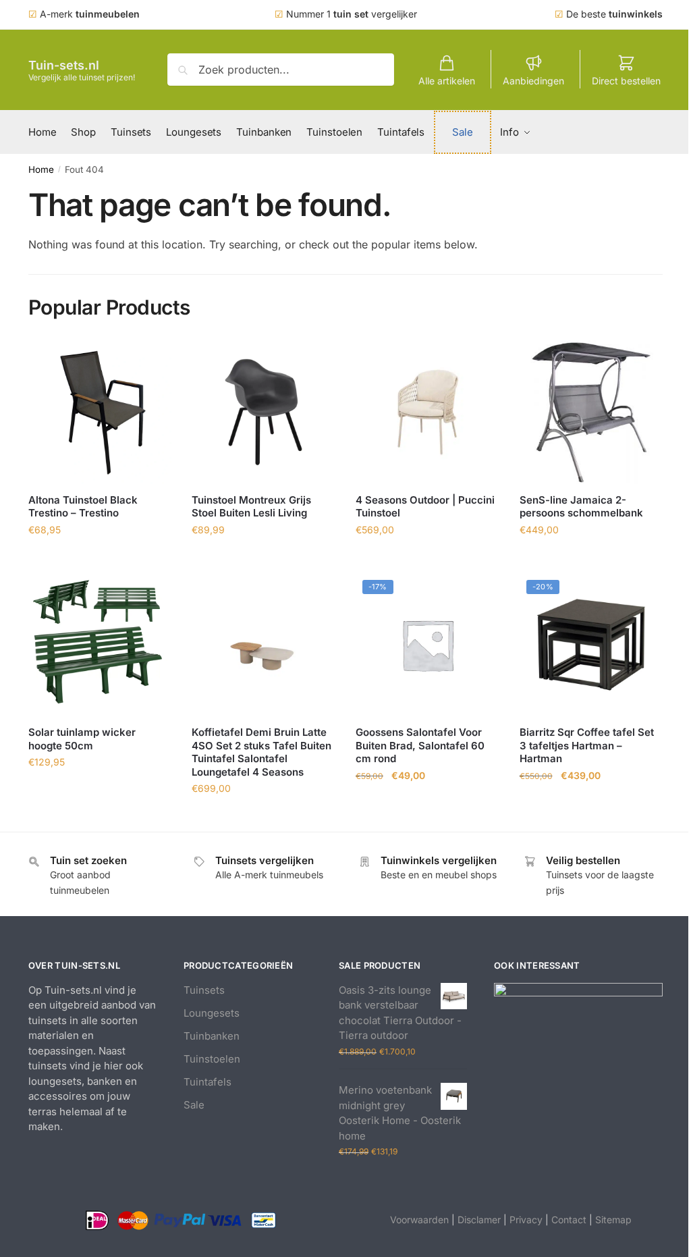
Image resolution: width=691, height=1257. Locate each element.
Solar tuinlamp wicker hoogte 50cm (82, 739)
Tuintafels (207, 1081)
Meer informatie (100, 559)
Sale (194, 1104)
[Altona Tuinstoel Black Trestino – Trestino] (100, 412)
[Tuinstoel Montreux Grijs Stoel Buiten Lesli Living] (263, 412)
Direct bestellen (626, 80)
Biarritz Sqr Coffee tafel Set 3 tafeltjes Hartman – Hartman (587, 745)
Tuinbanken (212, 1035)
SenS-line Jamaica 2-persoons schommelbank (581, 506)
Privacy (526, 1219)
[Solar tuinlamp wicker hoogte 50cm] (100, 645)
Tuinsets (204, 990)
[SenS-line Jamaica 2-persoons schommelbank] (591, 412)
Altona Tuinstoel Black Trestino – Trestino (83, 506)
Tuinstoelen (212, 1058)
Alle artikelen (446, 80)
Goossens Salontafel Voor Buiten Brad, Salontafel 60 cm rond (420, 745)
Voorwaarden (419, 1219)
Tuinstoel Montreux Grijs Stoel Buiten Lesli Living (251, 506)
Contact (568, 1219)
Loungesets (212, 1013)
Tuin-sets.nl (63, 65)
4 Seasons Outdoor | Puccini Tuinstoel (425, 506)
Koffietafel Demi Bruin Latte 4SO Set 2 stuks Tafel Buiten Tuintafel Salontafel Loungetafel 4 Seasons (261, 752)
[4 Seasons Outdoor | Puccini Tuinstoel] (427, 412)
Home (41, 169)
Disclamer (479, 1219)
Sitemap (613, 1219)
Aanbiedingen (533, 80)
